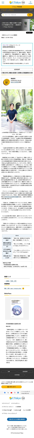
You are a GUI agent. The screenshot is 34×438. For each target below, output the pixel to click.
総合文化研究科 (15, 82)
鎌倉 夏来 (12, 288)
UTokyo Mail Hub (25, 393)
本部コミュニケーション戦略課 (9, 35)
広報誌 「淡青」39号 (11, 281)
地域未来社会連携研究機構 (11, 197)
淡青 (9, 371)
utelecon (17, 410)
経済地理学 (25, 371)
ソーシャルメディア (25, 391)
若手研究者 (17, 375)
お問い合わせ (12, 386)
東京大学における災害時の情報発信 (17, 419)
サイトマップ (6, 403)
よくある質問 (27, 410)
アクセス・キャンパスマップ (10, 413)
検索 (30, 14)
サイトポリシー (16, 403)
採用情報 (19, 406)
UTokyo (17, 7)
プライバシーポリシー (8, 406)
